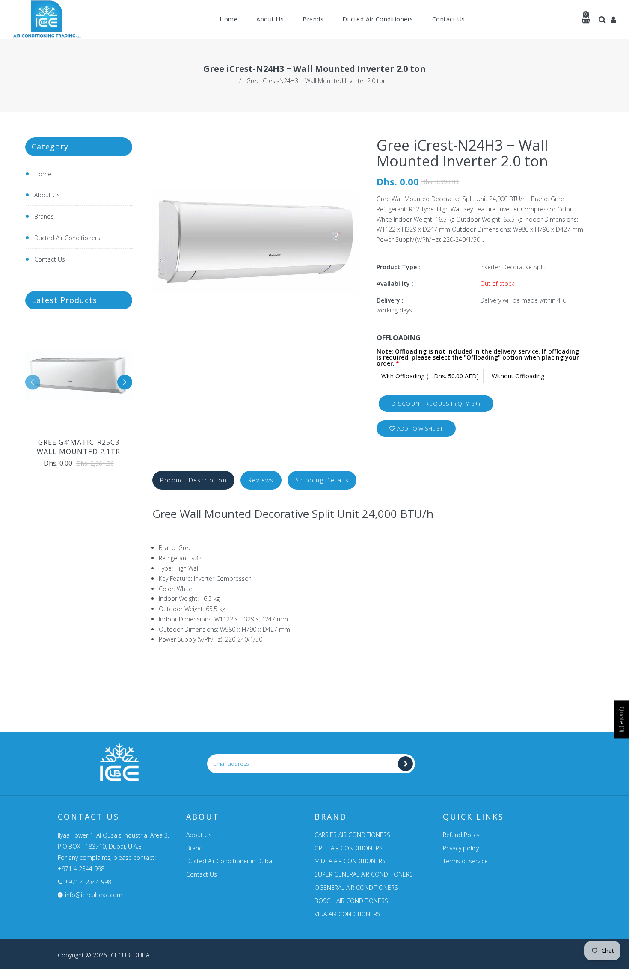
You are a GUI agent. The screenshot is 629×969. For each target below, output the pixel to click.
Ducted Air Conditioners (67, 238)
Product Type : (398, 267)
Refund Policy (461, 835)
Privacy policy (461, 848)
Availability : (395, 283)
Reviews (261, 480)
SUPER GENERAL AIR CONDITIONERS (363, 874)
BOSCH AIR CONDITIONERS (351, 901)
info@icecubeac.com (93, 895)
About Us (47, 195)
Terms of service (465, 861)
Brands (44, 216)
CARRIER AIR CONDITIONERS (352, 835)
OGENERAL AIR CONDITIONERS (356, 887)
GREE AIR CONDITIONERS (348, 848)
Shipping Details (322, 480)
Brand (194, 848)
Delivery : (390, 300)
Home (42, 174)
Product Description (193, 480)
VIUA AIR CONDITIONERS (347, 914)
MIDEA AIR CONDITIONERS (350, 861)
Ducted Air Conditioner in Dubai (229, 861)
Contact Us (49, 259)
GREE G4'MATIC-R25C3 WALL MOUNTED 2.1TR (78, 446)
